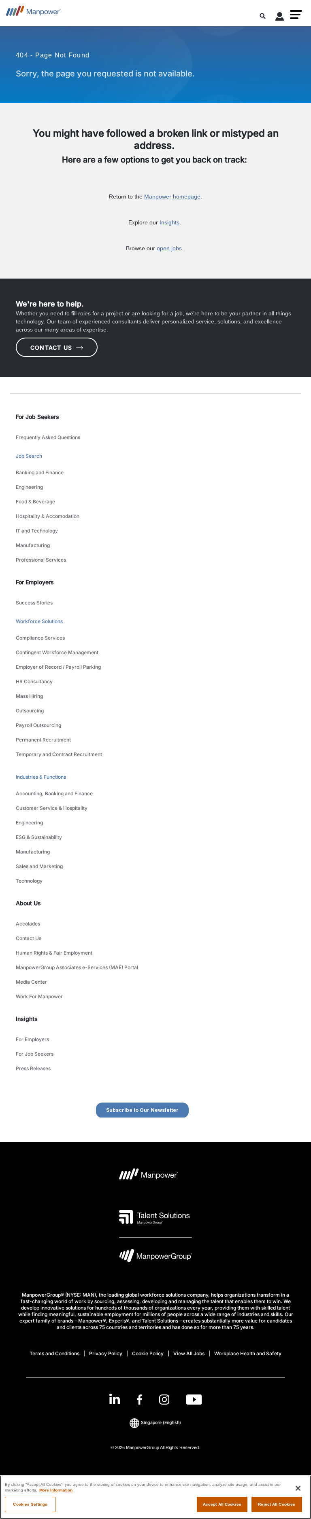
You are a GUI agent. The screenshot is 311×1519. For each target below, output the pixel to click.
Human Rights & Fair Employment (54, 953)
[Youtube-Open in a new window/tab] (194, 1399)
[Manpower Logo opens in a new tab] (149, 1176)
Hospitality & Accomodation (47, 516)
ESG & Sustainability (39, 837)
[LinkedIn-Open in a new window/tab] (114, 1399)
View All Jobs (188, 1353)
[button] (296, 14)
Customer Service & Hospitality (51, 808)
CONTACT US (51, 347)
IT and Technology (37, 531)
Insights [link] (27, 1018)
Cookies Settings (30, 1504)
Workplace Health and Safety (247, 1353)
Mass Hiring (29, 696)
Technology (29, 881)
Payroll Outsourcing (38, 725)
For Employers (32, 1039)
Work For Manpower (39, 996)
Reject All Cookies (276, 1504)
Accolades (28, 924)
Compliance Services (40, 638)
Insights (169, 222)
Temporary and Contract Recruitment (59, 754)
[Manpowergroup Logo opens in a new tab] (155, 1257)
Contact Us (28, 938)
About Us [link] (28, 903)
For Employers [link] (35, 582)
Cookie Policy (148, 1353)
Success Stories (34, 603)
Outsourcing (30, 711)
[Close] (298, 1488)
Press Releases (33, 1068)
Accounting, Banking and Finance (54, 793)
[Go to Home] (33, 13)
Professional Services (41, 560)
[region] (155, 1497)
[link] (155, 1399)
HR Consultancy (34, 681)
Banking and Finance (40, 472)
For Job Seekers (34, 1054)
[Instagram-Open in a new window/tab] (164, 1399)
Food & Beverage (35, 502)
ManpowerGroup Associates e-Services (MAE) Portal (77, 967)
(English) (161, 1422)
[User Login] (279, 17)
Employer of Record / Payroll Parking (58, 667)
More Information (55, 1490)
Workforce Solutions (39, 621)
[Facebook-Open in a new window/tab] (139, 1399)
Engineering (29, 487)
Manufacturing (33, 545)
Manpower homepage (172, 196)
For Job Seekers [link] (37, 416)
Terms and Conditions (54, 1353)
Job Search (29, 456)
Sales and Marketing (39, 866)
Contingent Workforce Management (57, 652)
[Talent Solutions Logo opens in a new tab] (154, 1217)
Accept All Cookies (222, 1504)
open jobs (169, 248)
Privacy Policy (105, 1353)
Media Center (31, 982)
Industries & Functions (41, 777)
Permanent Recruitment (43, 740)
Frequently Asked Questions (48, 437)
